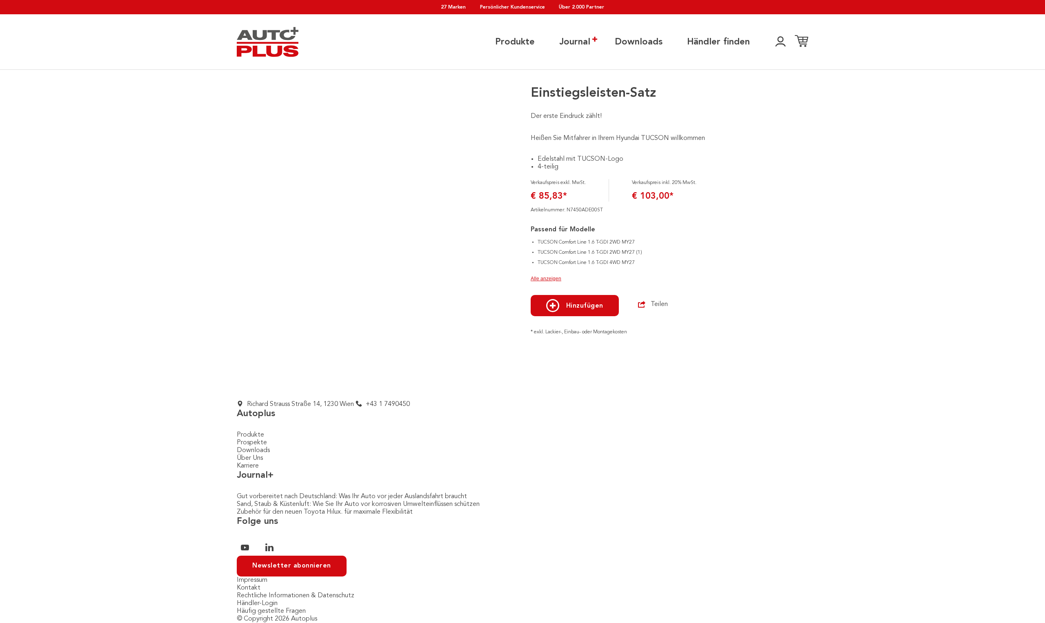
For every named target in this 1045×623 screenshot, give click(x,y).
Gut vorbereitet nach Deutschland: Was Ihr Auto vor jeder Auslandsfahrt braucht (352, 496)
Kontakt (248, 588)
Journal (574, 42)
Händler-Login (257, 603)
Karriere (248, 466)
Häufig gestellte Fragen (271, 611)
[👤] (780, 42)
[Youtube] (245, 547)
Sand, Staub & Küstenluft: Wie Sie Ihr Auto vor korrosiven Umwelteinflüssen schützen (358, 504)
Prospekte (252, 442)
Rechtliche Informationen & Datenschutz (295, 595)
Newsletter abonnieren (291, 566)
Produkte (515, 42)
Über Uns (250, 458)
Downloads (639, 42)
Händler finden (718, 42)
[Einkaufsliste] (801, 42)
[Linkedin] (269, 547)
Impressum (252, 580)
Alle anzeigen (546, 279)
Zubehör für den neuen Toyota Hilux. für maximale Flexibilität (325, 512)
